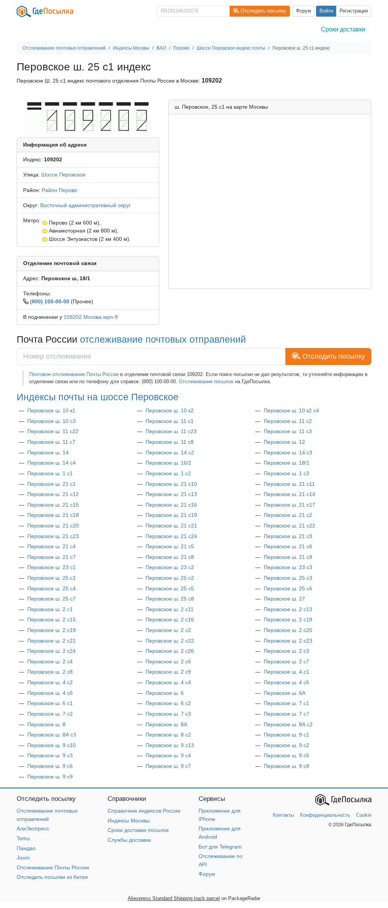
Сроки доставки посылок (138, 830)
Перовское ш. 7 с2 (50, 714)
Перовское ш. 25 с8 (170, 599)
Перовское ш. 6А (284, 693)
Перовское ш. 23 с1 (51, 567)
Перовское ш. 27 (284, 599)
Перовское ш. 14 (48, 452)
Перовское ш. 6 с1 (50, 703)
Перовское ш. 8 (46, 724)
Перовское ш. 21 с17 (289, 505)
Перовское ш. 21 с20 (53, 526)
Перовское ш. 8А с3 (51, 735)
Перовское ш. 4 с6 (50, 693)
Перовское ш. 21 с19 (171, 515)
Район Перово (59, 190)
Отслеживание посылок (206, 381)
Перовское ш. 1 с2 (168, 473)
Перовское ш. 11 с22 (52, 431)
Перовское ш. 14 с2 (170, 452)
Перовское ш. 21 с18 (53, 515)
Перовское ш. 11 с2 (288, 421)
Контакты (283, 815)
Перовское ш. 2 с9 (168, 672)
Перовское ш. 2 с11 (170, 609)
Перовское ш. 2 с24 (51, 651)
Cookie (363, 815)
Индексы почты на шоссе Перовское (97, 397)
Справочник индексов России (144, 811)
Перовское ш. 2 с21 (51, 641)
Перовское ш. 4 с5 (286, 682)
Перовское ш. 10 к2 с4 (291, 410)
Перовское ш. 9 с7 (168, 766)
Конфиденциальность (325, 815)
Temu (23, 838)
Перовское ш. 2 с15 (51, 619)
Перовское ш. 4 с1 (286, 672)
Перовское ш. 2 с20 (288, 630)
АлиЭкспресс (33, 828)
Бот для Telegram (220, 847)
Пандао (26, 848)
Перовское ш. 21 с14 (289, 494)
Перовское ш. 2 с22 (170, 641)
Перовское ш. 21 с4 (51, 546)
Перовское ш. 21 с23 (53, 536)
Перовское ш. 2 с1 (50, 609)
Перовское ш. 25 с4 (51, 588)
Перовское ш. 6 (165, 693)
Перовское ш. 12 (284, 442)
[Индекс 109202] (88, 117)
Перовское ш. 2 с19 (51, 630)
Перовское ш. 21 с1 (51, 484)
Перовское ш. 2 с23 (288, 641)
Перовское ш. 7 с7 (286, 714)
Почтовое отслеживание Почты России (74, 374)
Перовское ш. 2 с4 (50, 661)
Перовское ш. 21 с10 (171, 484)
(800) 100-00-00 (49, 301)
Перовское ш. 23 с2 (170, 567)
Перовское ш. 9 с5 (286, 755)
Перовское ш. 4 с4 (168, 682)
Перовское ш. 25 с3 (288, 578)
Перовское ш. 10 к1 (51, 410)
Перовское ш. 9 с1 (286, 735)
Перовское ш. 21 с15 (53, 505)
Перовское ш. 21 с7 (51, 557)
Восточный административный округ (85, 205)
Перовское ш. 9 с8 (286, 766)
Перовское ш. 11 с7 (51, 442)
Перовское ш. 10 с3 (51, 421)
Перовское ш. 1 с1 (50, 473)
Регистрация (354, 11)
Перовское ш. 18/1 (287, 463)
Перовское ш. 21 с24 (171, 536)
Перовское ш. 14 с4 (51, 463)
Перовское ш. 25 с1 (51, 578)
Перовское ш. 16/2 (168, 463)
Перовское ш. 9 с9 (50, 777)
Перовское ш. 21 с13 (171, 494)
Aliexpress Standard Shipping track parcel (174, 898)
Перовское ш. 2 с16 (170, 619)
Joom (23, 858)
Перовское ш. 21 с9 (288, 557)
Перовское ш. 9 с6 (50, 766)
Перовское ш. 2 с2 (168, 630)
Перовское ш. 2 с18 (288, 619)
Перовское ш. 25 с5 (170, 588)
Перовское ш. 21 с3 (288, 536)
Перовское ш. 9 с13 (170, 745)
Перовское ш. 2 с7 (286, 661)
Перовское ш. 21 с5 (170, 546)
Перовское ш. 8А (166, 724)
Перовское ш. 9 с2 (286, 745)
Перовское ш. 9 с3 (50, 755)
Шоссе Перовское (63, 175)
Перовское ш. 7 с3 (168, 714)
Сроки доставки (343, 29)
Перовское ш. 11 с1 (170, 421)
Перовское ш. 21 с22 (289, 526)
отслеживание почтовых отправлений (163, 339)
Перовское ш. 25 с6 (288, 588)
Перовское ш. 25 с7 (51, 599)
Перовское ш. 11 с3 (288, 431)
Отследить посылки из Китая (52, 877)
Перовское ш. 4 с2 (50, 682)
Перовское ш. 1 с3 (286, 473)
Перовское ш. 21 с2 (288, 515)
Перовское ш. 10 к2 (170, 410)
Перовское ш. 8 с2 (168, 735)
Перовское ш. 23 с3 (288, 567)
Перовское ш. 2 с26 (170, 651)
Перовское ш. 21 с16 (171, 505)
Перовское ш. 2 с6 (168, 661)
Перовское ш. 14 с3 (288, 452)
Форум (303, 11)
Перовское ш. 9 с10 (51, 745)
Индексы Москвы (129, 821)
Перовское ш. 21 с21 (171, 526)
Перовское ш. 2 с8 (50, 672)
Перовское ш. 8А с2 (288, 724)
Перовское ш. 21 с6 (288, 546)
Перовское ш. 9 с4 (168, 755)
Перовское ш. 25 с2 (170, 578)
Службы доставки (129, 840)
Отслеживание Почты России (53, 867)
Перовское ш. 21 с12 (53, 494)
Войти (326, 11)
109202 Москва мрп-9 (91, 317)
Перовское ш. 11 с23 (171, 431)
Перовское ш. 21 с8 (170, 557)
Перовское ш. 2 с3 (286, 651)
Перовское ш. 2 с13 (288, 609)
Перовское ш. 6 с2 (168, 703)
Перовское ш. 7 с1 (286, 703)
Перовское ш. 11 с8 (170, 442)
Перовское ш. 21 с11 (289, 484)
